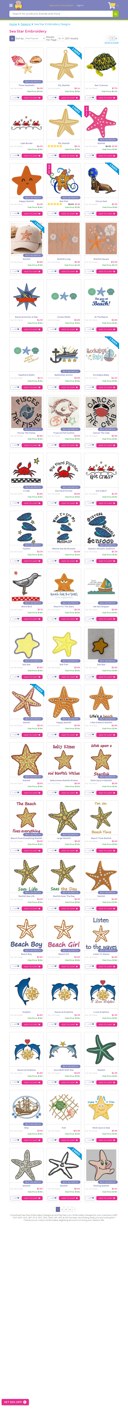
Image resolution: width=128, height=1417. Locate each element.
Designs (25, 24)
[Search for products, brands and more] (116, 14)
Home (13, 24)
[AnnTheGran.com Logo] (18, 5)
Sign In (80, 5)
